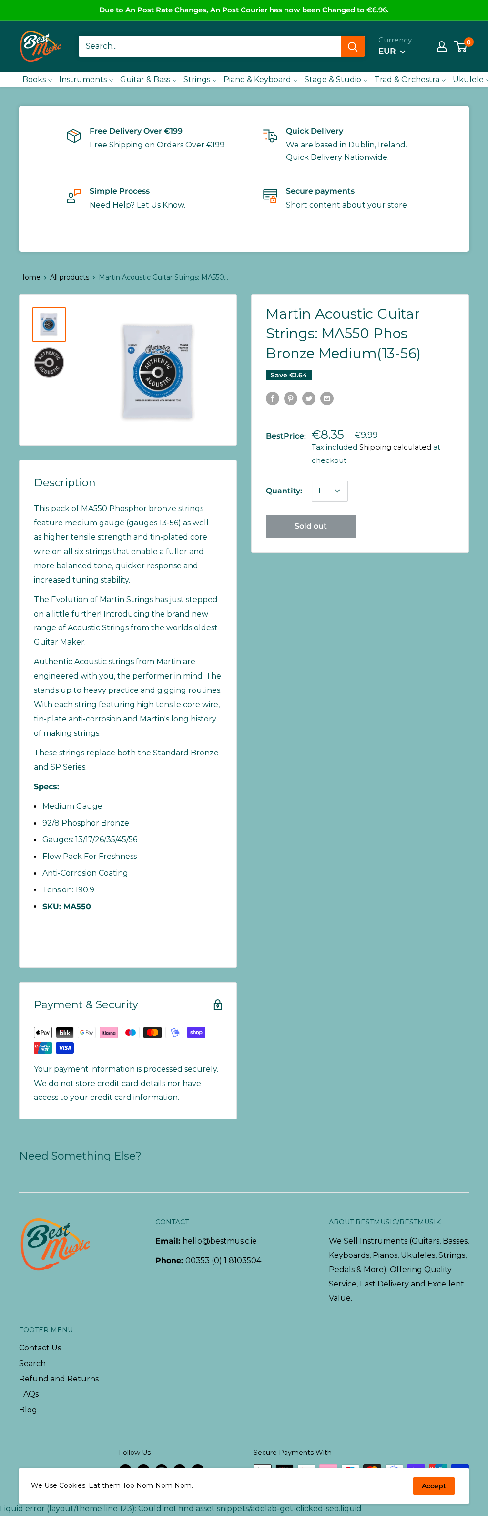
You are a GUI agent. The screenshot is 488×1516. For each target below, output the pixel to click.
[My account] (442, 46)
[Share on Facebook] (272, 398)
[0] (461, 46)
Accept (434, 1486)
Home (30, 277)
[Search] (353, 46)
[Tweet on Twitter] (308, 398)
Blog (28, 1409)
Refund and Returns (59, 1378)
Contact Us (40, 1347)
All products (69, 277)
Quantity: (284, 490)
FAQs (29, 1394)
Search (32, 1363)
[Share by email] (327, 398)
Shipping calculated (395, 446)
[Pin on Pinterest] (290, 398)
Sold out (311, 526)
